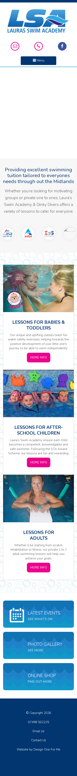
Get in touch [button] (38, 122)
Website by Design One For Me (38, 749)
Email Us (38, 731)
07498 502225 (38, 722)
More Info (38, 357)
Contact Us (38, 740)
